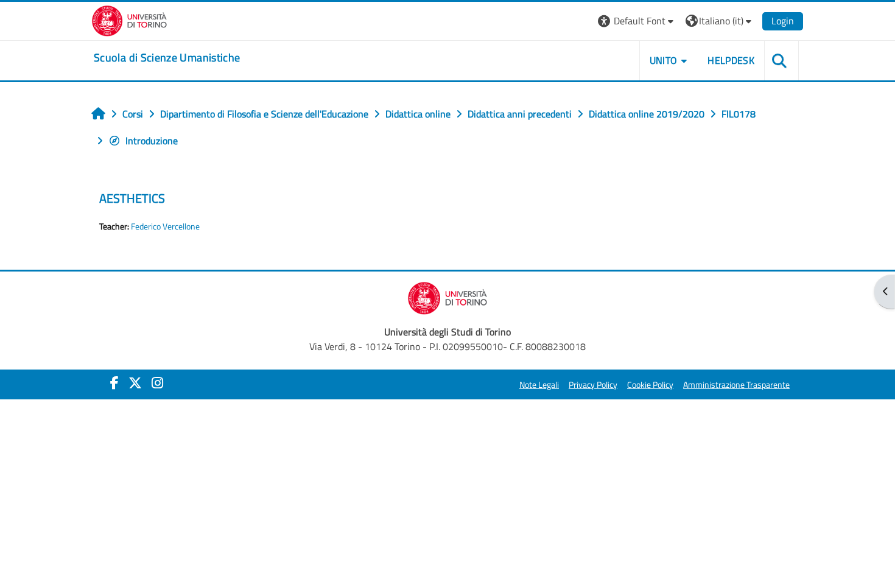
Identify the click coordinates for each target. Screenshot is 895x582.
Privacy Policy (593, 384)
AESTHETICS (132, 198)
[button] (637, 21)
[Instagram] (157, 383)
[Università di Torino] (129, 19)
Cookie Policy (650, 384)
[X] (135, 383)
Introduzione (151, 140)
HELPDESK (730, 60)
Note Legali (539, 384)
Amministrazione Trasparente (736, 384)
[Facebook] (114, 383)
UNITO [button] (664, 60)
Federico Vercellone (165, 226)
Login (782, 20)
